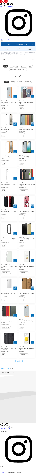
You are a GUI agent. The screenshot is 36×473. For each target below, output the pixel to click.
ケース (4, 59)
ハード (11, 66)
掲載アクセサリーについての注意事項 (9, 372)
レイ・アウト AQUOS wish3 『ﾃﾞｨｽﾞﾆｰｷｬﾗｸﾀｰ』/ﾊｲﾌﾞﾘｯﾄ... (8, 102)
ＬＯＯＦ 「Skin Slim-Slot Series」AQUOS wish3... (27, 184)
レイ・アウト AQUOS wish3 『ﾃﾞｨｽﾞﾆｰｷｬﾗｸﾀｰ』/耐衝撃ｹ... (26, 211)
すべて (5, 66)
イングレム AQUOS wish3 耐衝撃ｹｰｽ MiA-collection (26, 102)
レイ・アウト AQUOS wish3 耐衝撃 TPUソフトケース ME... (27, 157)
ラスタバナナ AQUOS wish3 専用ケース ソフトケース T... (8, 129)
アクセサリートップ (7, 49)
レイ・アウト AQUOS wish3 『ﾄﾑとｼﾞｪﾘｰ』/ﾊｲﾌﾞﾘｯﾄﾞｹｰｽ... (26, 321)
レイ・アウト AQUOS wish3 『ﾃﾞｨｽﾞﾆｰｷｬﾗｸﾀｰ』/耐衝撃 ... (26, 293)
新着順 (12, 82)
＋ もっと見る (18, 361)
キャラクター (13, 69)
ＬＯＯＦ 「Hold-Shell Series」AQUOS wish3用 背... (26, 129)
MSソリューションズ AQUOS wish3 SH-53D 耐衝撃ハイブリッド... (9, 239)
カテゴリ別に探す (18, 49)
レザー (30, 66)
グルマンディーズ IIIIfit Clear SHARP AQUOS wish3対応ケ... (9, 266)
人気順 (6, 82)
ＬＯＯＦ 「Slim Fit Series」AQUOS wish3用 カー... (9, 321)
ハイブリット (23, 66)
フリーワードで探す (29, 49)
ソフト (16, 66)
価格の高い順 (19, 82)
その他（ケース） (22, 69)
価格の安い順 (28, 82)
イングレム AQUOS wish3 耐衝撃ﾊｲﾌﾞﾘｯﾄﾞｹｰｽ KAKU (26, 239)
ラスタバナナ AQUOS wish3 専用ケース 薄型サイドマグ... (8, 211)
